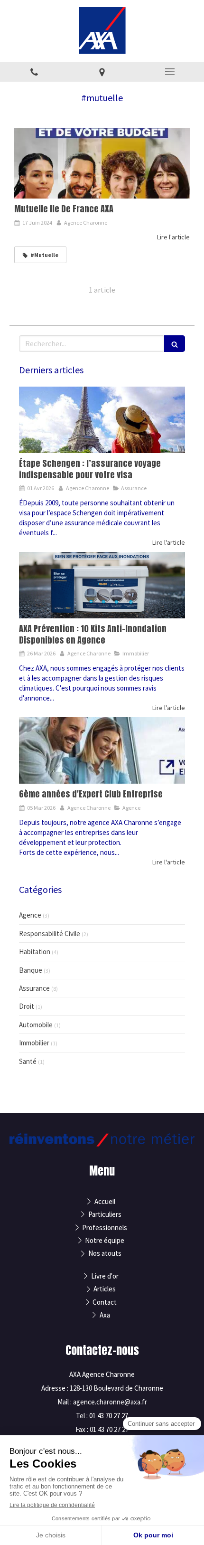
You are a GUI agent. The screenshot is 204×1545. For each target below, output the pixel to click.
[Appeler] (34, 72)
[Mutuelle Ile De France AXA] (102, 163)
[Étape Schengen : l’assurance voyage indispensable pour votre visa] (102, 420)
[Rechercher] (174, 343)
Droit (26, 1006)
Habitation (34, 951)
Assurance (34, 988)
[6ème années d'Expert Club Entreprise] (102, 750)
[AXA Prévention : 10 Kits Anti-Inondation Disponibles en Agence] (102, 585)
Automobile (36, 1024)
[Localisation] (102, 72)
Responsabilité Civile (49, 933)
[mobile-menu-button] (170, 71)
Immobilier (34, 1042)
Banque (30, 970)
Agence (30, 914)
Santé (28, 1061)
